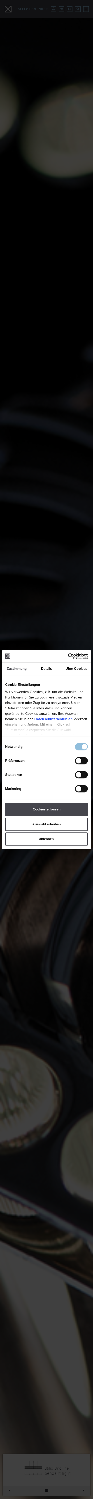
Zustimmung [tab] (17, 668)
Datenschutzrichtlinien (53, 719)
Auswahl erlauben (46, 824)
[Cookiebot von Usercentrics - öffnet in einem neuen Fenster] (68, 656)
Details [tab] (46, 668)
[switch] (81, 760)
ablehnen (46, 839)
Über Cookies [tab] (76, 668)
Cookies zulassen (46, 809)
